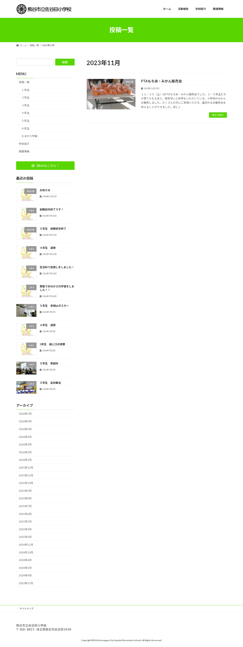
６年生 (25, 128)
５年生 (25, 120)
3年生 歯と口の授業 (52, 344)
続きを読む (218, 114)
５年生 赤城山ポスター (54, 305)
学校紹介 (24, 143)
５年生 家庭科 (49, 363)
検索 (65, 62)
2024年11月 (26, 544)
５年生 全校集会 (50, 382)
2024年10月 (26, 552)
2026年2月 (25, 452)
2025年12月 (26, 467)
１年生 (25, 89)
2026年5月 (25, 429)
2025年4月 (25, 529)
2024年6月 (25, 560)
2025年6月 (25, 513)
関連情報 (24, 151)
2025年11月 (26, 475)
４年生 (25, 112)
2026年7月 (25, 413)
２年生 (25, 97)
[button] (45, 165)
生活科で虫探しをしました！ (57, 267)
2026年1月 (25, 459)
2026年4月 (25, 436)
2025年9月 (25, 490)
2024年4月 (25, 575)
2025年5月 (25, 521)
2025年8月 (25, 498)
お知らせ (45, 190)
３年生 (25, 105)
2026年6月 (25, 421)
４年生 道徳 (48, 247)
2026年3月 (25, 444)
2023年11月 (26, 583)
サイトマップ (26, 608)
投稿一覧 (24, 82)
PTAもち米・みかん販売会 (161, 81)
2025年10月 (26, 483)
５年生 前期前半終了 (53, 228)
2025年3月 (25, 536)
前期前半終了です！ (52, 209)
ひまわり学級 (29, 136)
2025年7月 (25, 506)
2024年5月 (25, 567)
